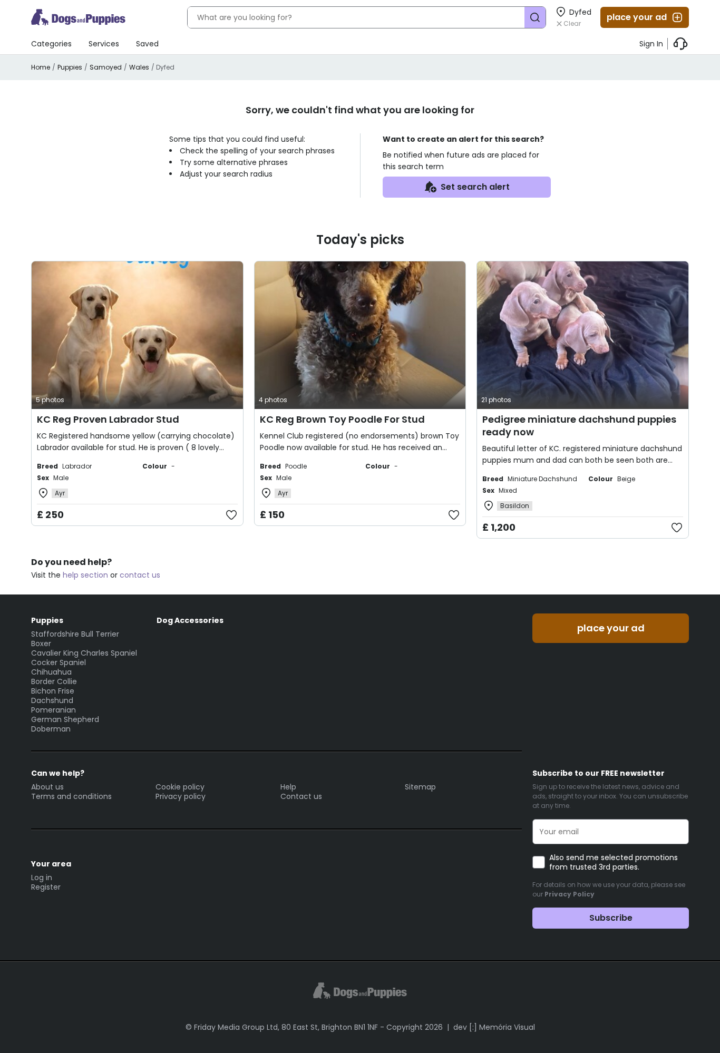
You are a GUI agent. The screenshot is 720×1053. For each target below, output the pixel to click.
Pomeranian (53, 710)
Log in (41, 877)
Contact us (301, 796)
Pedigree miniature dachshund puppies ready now (579, 425)
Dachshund (52, 700)
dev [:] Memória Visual (494, 1027)
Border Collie (54, 681)
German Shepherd (65, 719)
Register (46, 887)
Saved (147, 43)
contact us (140, 575)
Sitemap (420, 787)
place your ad (637, 17)
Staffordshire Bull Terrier (75, 634)
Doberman (51, 729)
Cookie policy (180, 787)
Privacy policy (180, 796)
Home (40, 67)
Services (104, 43)
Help (288, 787)
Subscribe (611, 918)
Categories (51, 43)
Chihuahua (51, 672)
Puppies (69, 67)
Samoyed (106, 67)
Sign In (651, 43)
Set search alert (475, 187)
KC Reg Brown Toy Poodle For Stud (342, 419)
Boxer (41, 643)
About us (47, 787)
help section (85, 575)
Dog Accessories (190, 620)
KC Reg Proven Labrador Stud (108, 419)
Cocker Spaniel (58, 662)
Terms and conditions (71, 796)
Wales (139, 67)
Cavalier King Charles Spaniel (84, 653)
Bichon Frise (52, 691)
